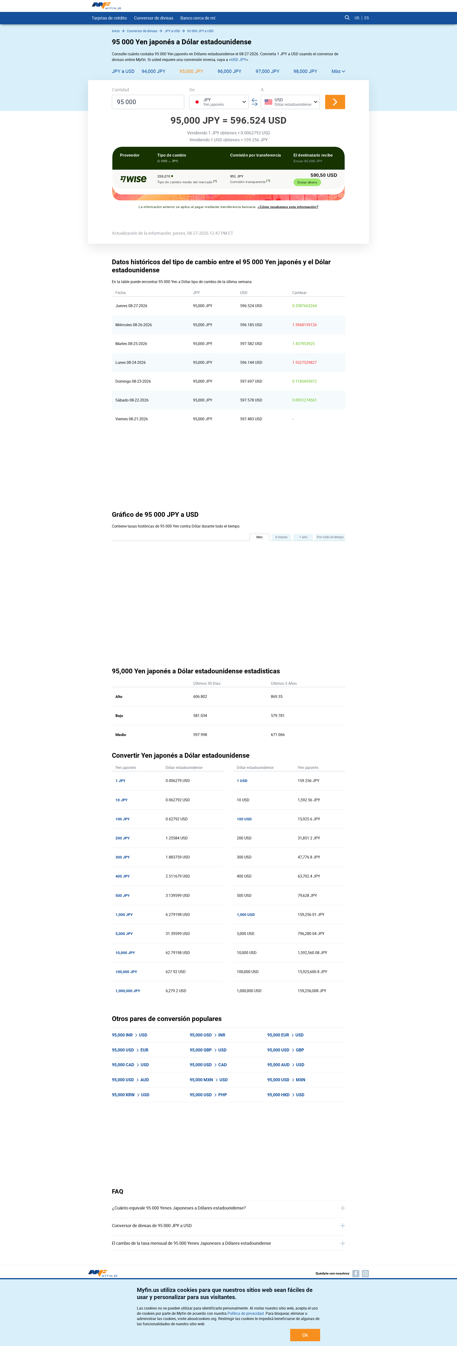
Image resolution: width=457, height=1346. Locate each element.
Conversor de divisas (153, 18)
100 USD (244, 819)
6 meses (281, 537)
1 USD (242, 780)
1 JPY (120, 780)
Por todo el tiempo (330, 537)
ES (366, 18)
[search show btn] (347, 17)
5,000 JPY (124, 933)
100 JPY (122, 819)
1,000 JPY (124, 914)
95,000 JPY (191, 71)
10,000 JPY (125, 952)
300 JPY (122, 857)
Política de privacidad (246, 1313)
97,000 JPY (267, 71)
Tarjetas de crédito (109, 18)
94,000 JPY (153, 71)
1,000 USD (246, 914)
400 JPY (122, 876)
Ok (305, 1335)
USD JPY (238, 59)
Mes (259, 537)
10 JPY (121, 800)
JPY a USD (123, 71)
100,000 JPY (126, 972)
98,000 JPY (305, 71)
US (357, 18)
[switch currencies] (335, 102)
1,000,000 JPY (127, 991)
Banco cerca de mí (197, 18)
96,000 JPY (229, 71)
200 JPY (122, 838)
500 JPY (122, 895)
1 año (303, 537)
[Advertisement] (228, 469)
